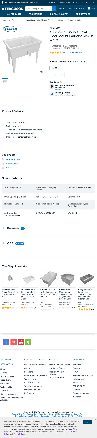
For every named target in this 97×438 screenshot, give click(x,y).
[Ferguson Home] (12, 8)
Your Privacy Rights (58, 416)
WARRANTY (11, 167)
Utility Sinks (62, 20)
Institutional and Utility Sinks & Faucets (38, 20)
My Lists (85, 2)
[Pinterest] (13, 342)
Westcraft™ (78, 397)
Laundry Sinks (75, 20)
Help (93, 2)
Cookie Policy (79, 414)
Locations (28, 372)
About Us (4, 369)
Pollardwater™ (79, 379)
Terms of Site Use (18, 414)
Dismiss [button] (87, 422)
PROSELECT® (79, 386)
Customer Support (34, 359)
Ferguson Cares (7, 376)
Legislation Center (56, 368)
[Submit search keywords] (54, 8)
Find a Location (64, 2)
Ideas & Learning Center (59, 364)
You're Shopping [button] (21, 2)
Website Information (33, 386)
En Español (29, 393)
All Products (14, 14)
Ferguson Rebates (32, 389)
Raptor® (76, 389)
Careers (3, 373)
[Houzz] (28, 342)
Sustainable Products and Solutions (11, 399)
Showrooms (50, 2)
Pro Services (83, 14)
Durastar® (77, 368)
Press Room (5, 380)
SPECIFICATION (13, 159)
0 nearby (58, 89)
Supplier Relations (56, 377)
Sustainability (6, 387)
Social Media (5, 383)
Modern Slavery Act (9, 394)
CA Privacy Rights (75, 416)
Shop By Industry (59, 14)
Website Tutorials (32, 382)
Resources (54, 359)
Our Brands (79, 359)
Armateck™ (78, 364)
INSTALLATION (12, 163)
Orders (75, 2)
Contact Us (29, 368)
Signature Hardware (82, 393)
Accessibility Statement (48, 414)
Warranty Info (30, 379)
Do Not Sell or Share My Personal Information (32, 416)
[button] (95, 419)
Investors (4, 390)
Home (4, 20)
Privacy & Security (65, 414)
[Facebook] (6, 342)
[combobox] (40, 8)
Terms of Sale (32, 414)
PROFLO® (77, 382)
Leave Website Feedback (35, 365)
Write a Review (76, 52)
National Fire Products (83, 375)
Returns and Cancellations (36, 375)
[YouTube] (21, 342)
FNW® (75, 372)
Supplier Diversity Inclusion (56, 373)
